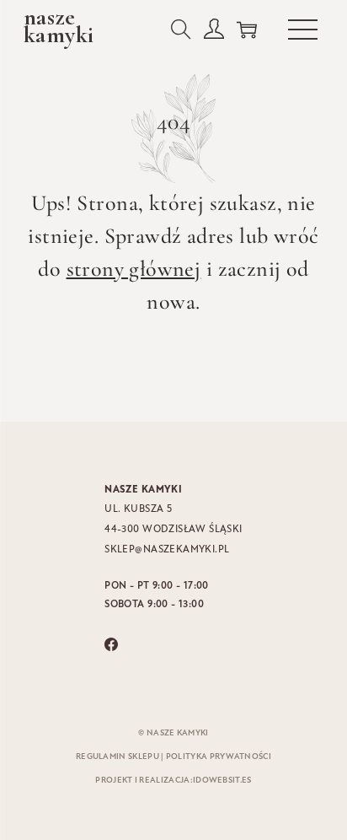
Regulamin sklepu (117, 757)
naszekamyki (58, 26)
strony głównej (134, 269)
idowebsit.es (222, 780)
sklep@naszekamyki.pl (166, 550)
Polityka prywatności (218, 757)
